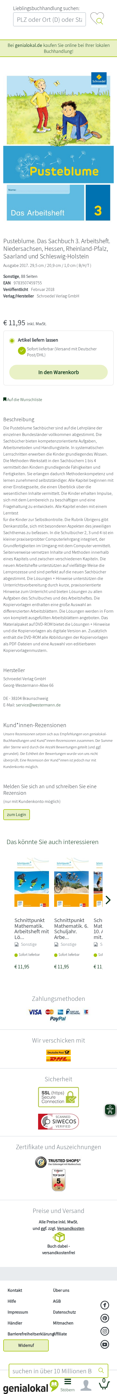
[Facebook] (105, 1305)
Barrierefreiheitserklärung (28, 1334)
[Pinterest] (105, 1318)
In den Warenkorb (58, 372)
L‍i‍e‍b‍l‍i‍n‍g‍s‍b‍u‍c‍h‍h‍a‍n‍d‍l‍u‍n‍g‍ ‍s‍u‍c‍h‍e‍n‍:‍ (46, 8)
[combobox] (52, 1370)
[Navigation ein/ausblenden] (86, 1385)
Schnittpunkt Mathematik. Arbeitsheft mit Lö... (31, 928)
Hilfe (12, 1301)
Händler (15, 1323)
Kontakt (15, 1290)
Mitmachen (63, 1323)
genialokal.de (28, 45)
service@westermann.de (38, 705)
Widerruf (26, 1345)
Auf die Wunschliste (24, 399)
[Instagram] (105, 1332)
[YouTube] (105, 1345)
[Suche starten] (101, 1370)
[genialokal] (31, 1386)
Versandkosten (70, 1228)
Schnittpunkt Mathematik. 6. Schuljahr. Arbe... (71, 928)
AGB (57, 1301)
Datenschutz (64, 1312)
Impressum (18, 1312)
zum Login (16, 814)
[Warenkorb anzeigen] (104, 1387)
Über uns (61, 1290)
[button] (68, 1386)
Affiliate (60, 1334)
